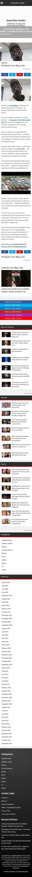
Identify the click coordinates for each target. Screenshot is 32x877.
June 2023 (5, 674)
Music (4, 556)
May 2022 (5, 717)
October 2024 (6, 622)
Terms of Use (23, 866)
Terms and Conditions (8, 814)
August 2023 (6, 668)
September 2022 (7, 704)
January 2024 (6, 651)
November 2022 (7, 697)
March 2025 (5, 605)
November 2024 (7, 618)
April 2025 (5, 602)
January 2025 (6, 612)
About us (4, 801)
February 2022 (6, 727)
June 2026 (5, 589)
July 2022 (5, 710)
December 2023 (7, 654)
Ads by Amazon (26, 68)
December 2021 (7, 733)
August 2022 (6, 707)
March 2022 (5, 724)
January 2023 (6, 691)
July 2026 (5, 585)
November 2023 (7, 658)
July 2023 (5, 671)
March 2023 (5, 684)
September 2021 (7, 743)
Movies (4, 553)
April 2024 (5, 641)
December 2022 (7, 694)
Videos (4, 570)
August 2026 (6, 582)
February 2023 (6, 687)
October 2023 (6, 661)
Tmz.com (4, 246)
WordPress (12, 871)
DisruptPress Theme (23, 871)
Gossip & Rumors (7, 550)
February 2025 (6, 609)
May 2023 (5, 678)
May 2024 (5, 638)
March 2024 (5, 645)
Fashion (4, 547)
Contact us (4, 797)
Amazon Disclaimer (7, 804)
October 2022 (6, 701)
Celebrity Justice (7, 543)
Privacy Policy (5, 811)
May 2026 (5, 592)
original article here (20, 246)
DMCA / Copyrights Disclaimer (11, 807)
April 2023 (5, 681)
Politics (4, 560)
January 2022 (6, 730)
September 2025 (7, 595)
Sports (4, 63)
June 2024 (5, 635)
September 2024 (7, 625)
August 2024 (6, 628)
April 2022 (5, 720)
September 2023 (7, 664)
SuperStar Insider (18, 3)
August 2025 (6, 599)
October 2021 (6, 740)
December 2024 (7, 615)
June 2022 (5, 714)
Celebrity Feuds (7, 540)
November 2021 (7, 737)
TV (3, 566)
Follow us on (13, 302)
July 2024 (5, 632)
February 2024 (6, 648)
